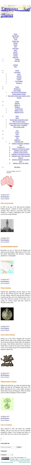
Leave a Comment (5, 198)
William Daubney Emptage (9, 381)
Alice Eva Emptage (6, 425)
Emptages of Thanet (15, 22)
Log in (28, 462)
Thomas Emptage (6, 288)
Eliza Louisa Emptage (7, 203)
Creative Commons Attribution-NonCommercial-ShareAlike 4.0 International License (15, 460)
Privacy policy (22, 462)
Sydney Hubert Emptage (8, 335)
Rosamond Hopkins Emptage (9, 246)
